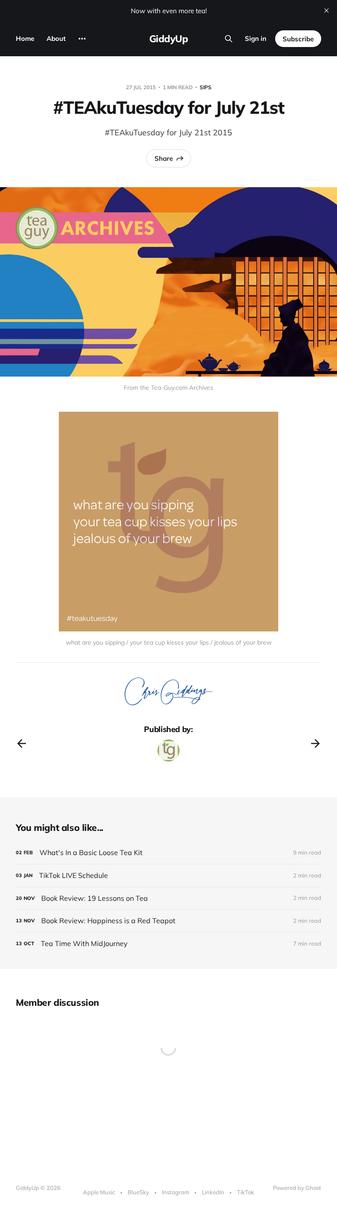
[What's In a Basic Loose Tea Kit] (168, 852)
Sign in (255, 38)
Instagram (175, 1192)
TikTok (245, 1192)
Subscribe (298, 39)
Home (25, 38)
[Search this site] (228, 38)
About (56, 38)
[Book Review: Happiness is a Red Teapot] (168, 921)
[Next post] (315, 743)
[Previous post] (21, 743)
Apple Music (99, 1192)
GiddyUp (168, 39)
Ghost (313, 1187)
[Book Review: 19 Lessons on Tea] (168, 898)
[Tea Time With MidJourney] (168, 943)
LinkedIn (213, 1192)
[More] (82, 38)
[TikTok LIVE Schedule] (168, 875)
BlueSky (138, 1192)
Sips (206, 87)
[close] (326, 11)
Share (163, 158)
